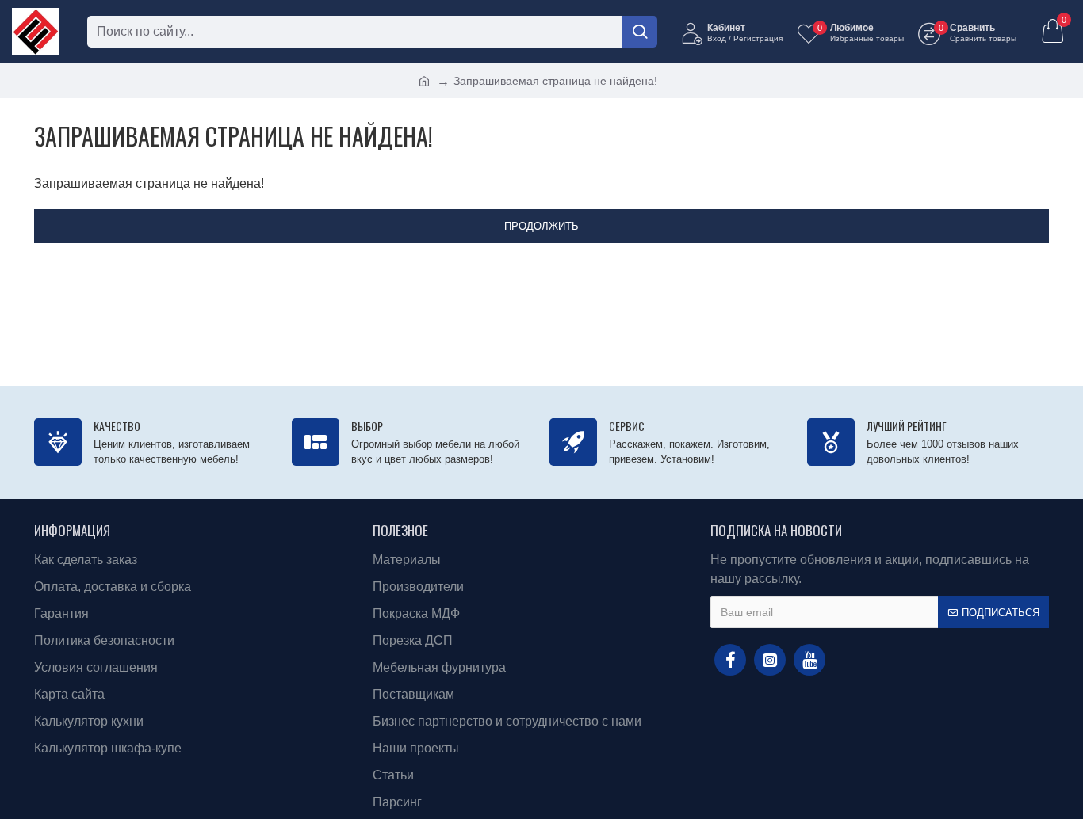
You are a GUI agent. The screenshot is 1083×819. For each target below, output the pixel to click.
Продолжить (541, 226)
